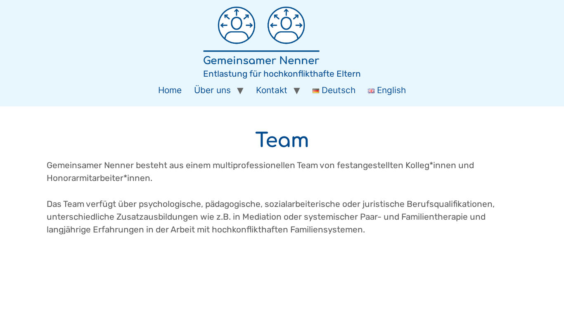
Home (170, 90)
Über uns (212, 90)
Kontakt (271, 90)
